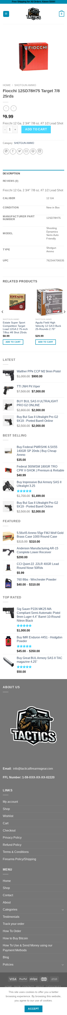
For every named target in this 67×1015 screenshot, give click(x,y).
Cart (5, 823)
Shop (6, 809)
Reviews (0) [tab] (10, 181)
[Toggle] (62, 909)
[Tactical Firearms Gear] (33, 14)
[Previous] (2, 319)
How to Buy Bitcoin (15, 938)
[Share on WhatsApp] (6, 151)
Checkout (9, 830)
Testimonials (11, 916)
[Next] (64, 319)
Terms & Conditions (16, 851)
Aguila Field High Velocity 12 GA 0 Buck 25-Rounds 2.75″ (48, 326)
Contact (8, 895)
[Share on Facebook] (13, 151)
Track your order (13, 923)
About (7, 902)
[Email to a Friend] (26, 151)
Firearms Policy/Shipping (19, 859)
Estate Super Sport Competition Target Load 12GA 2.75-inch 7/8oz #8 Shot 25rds (15, 327)
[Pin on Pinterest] (33, 151)
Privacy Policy (12, 837)
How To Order (12, 931)
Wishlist (8, 816)
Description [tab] (11, 173)
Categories (10, 909)
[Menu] (6, 14)
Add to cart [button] (13, 342)
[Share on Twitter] (20, 151)
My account (10, 801)
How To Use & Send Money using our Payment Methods (27, 948)
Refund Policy (12, 844)
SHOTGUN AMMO (25, 85)
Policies (8, 964)
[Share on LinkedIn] (40, 151)
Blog (6, 957)
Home (7, 85)
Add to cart (36, 129)
